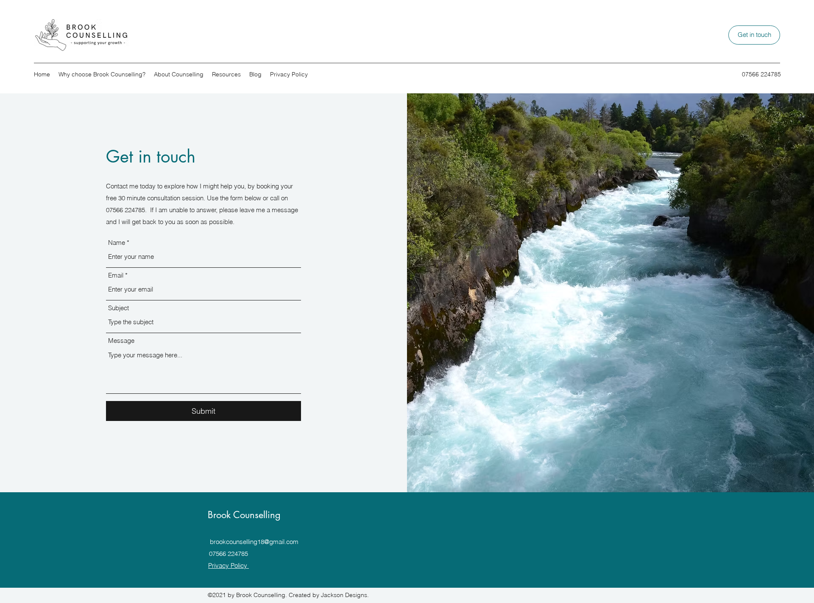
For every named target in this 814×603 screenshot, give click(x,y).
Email (115, 275)
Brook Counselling (244, 515)
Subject (118, 308)
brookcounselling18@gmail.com (254, 542)
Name (116, 242)
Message (121, 340)
